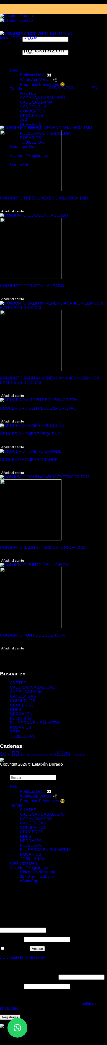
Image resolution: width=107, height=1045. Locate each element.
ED (94, 88)
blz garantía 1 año (37, 755)
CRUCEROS (21, 705)
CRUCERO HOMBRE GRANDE (29, 460)
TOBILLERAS (22, 736)
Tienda (16, 805)
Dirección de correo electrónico (28, 977)
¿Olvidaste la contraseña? (23, 957)
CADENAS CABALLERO (42, 98)
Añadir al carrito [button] (12, 211)
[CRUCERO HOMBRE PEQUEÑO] (32, 425)
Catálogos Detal (24, 863)
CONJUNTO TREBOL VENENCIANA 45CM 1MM (44, 198)
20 (8, 755)
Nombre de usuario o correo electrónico (36, 925)
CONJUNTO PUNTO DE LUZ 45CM (32, 635)
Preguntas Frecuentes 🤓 (42, 84)
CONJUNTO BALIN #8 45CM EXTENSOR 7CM (42, 547)
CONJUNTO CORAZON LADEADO (32, 286)
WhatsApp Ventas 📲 (38, 80)
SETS (15, 732)
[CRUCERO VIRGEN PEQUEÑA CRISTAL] (40, 400)
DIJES (15, 710)
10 (3, 754)
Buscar (16, 773)
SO (88, 755)
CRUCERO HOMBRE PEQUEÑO (30, 434)
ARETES (28, 93)
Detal (14, 787)
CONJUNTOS (32, 111)
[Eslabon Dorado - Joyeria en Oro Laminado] (16, 18)
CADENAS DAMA (36, 102)
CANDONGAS (23, 696)
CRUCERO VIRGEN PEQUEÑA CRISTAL (38, 408)
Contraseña (11, 939)
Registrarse (10, 1017)
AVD (23, 755)
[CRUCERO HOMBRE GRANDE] (31, 451)
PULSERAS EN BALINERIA (35, 723)
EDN (64, 753)
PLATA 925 (78, 755)
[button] (17, 1028)
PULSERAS (21, 718)
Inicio (4, 38)
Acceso (37, 949)
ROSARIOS (20, 727)
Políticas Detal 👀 (36, 75)
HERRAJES (31, 124)
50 (15, 753)
